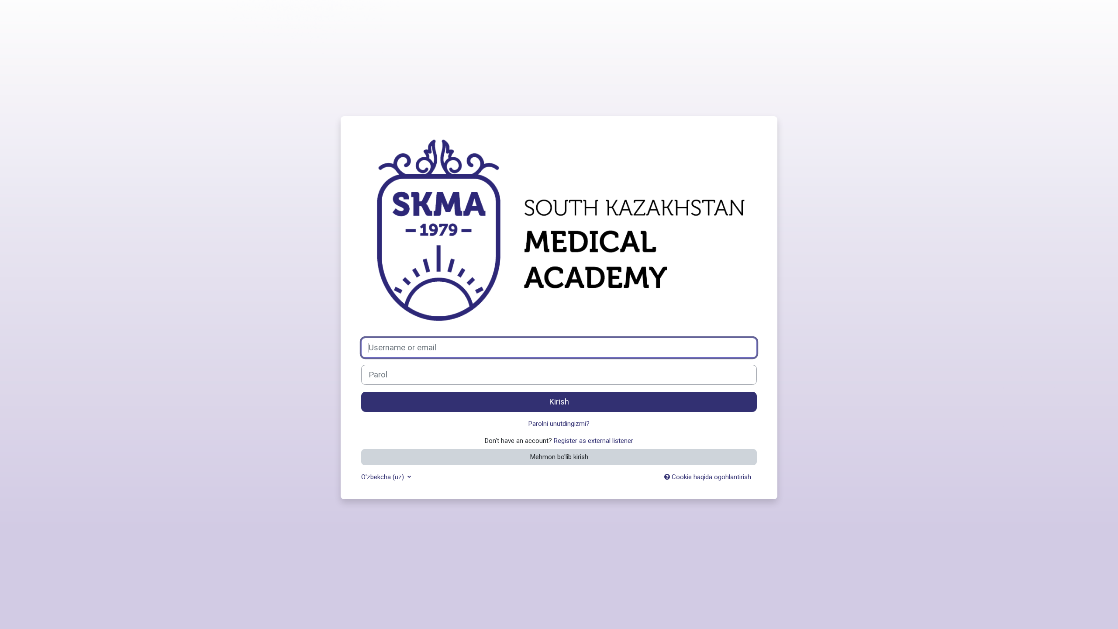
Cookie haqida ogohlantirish (710, 477)
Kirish (559, 402)
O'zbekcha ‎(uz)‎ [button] (383, 477)
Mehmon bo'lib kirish (559, 457)
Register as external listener (593, 441)
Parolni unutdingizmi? (559, 424)
